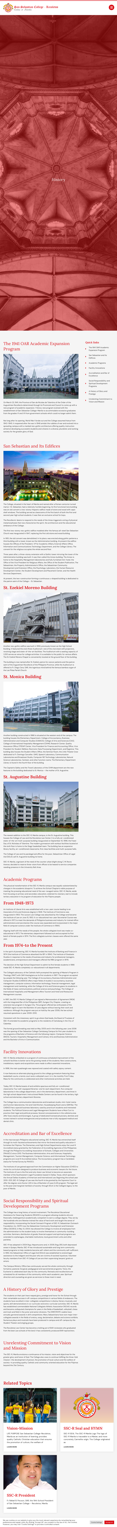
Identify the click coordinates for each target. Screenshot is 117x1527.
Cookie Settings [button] (96, 1522)
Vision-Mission (20, 1428)
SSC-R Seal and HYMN (83, 1428)
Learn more (12, 1447)
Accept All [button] (109, 1522)
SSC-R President (21, 1495)
